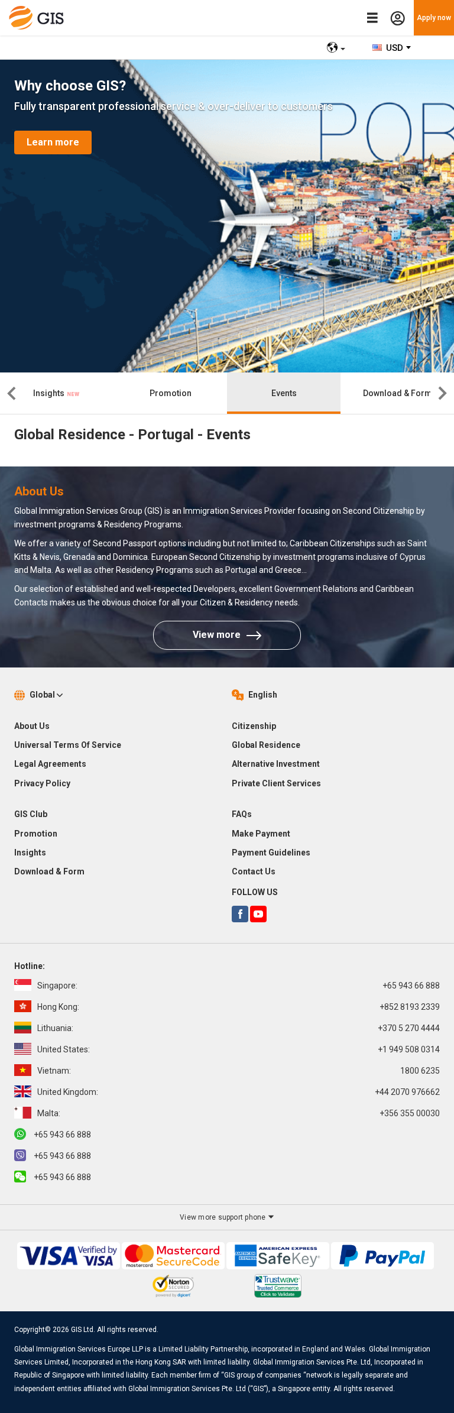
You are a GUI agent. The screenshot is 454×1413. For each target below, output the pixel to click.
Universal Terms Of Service (67, 745)
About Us (32, 726)
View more (217, 634)
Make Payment (261, 833)
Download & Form (397, 393)
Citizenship (254, 726)
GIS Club (30, 814)
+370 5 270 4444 (238, 1028)
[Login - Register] (397, 18)
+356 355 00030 (238, 1113)
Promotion (171, 393)
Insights (49, 393)
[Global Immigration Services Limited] (39, 17)
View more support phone (224, 1217)
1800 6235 (238, 1070)
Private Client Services (276, 783)
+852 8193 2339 (238, 1007)
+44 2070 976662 (238, 1092)
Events (284, 393)
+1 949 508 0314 (238, 1049)
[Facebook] (240, 914)
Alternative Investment (276, 764)
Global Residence (266, 745)
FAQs (242, 814)
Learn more (53, 142)
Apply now (434, 18)
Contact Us (253, 871)
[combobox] (392, 48)
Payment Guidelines (271, 852)
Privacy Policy (42, 783)
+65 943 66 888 (238, 985)
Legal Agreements (50, 764)
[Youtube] (258, 914)
